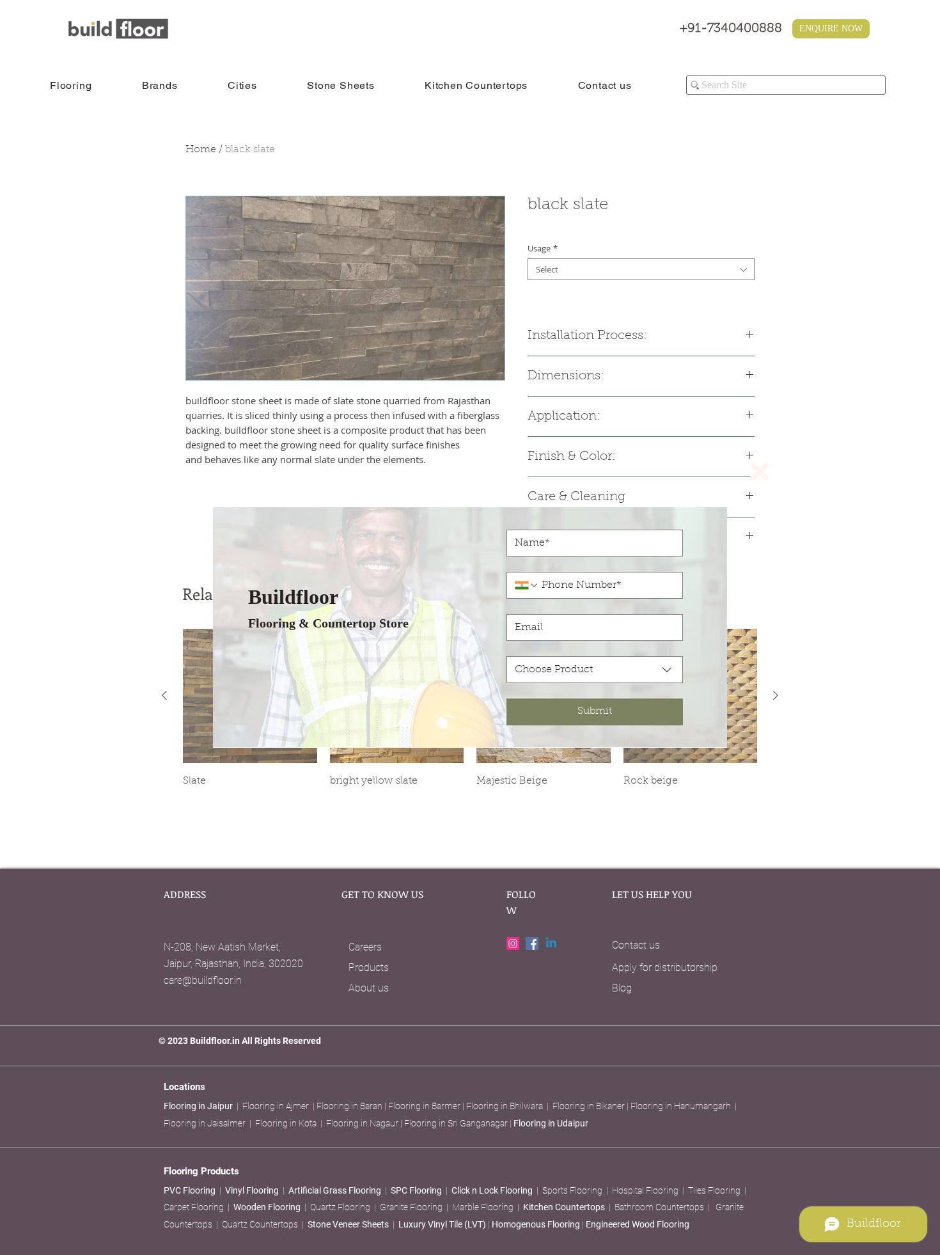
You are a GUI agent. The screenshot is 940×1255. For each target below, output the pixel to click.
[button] (759, 471)
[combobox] (594, 669)
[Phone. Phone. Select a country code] (527, 585)
